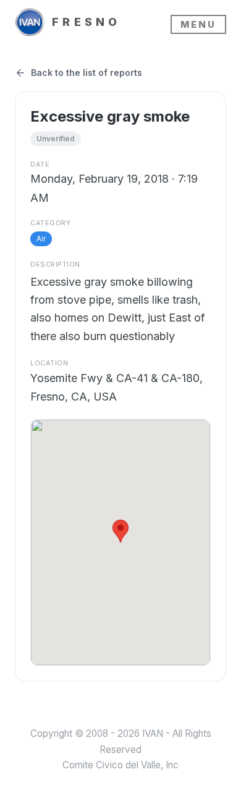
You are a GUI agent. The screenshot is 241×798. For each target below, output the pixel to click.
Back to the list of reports (86, 72)
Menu (198, 24)
